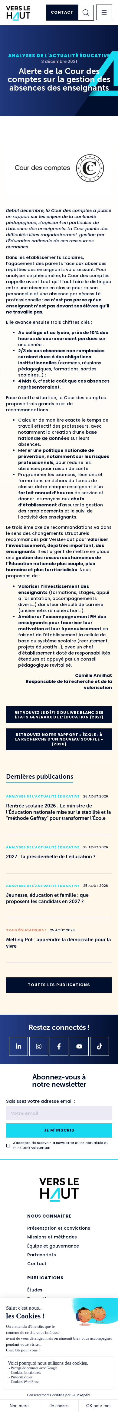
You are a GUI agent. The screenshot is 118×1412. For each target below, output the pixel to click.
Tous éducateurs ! (26, 930)
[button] (104, 12)
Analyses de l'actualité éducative (59, 55)
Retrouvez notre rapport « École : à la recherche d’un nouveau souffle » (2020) (59, 739)
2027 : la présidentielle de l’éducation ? (51, 856)
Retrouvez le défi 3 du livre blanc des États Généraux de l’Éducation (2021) (59, 715)
